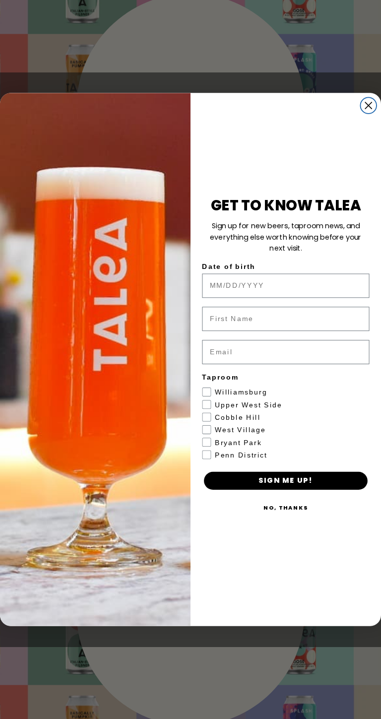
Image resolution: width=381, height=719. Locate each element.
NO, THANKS (285, 507)
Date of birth (228, 266)
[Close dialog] (368, 105)
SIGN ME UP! (285, 480)
